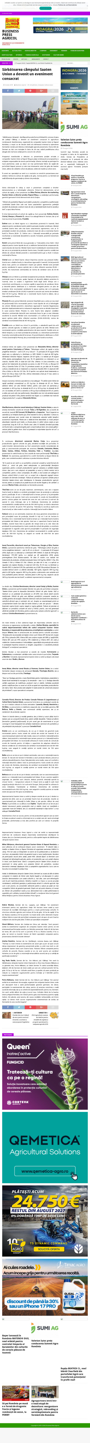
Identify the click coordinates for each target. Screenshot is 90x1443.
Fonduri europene (77, 51)
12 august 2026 (77, 296)
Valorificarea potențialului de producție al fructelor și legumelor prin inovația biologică (79, 346)
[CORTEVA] (45, 1108)
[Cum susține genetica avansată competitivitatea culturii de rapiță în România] (65, 597)
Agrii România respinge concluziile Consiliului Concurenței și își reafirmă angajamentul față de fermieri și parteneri (79, 218)
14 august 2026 (77, 225)
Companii (43, 51)
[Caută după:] (77, 63)
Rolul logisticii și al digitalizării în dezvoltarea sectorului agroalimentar (79, 584)
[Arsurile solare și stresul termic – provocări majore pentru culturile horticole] (65, 399)
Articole (24, 59)
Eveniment (54, 51)
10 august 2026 (77, 352)
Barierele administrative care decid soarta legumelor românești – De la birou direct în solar (79, 616)
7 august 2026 (77, 406)
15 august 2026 (77, 207)
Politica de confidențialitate (67, 5)
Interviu (19, 55)
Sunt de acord (45, 8)
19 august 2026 (67, 148)
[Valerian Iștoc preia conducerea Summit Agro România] (74, 127)
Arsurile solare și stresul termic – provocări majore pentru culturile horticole (77, 400)
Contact (46, 59)
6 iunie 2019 (9, 85)
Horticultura (7, 55)
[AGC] (45, 1255)
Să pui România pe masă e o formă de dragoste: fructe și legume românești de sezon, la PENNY (78, 179)
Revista (15, 59)
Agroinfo (5, 51)
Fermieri (64, 51)
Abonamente (36, 59)
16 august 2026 (77, 185)
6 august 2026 (77, 589)
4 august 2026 (77, 796)
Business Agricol (21, 85)
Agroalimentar (30, 51)
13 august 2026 (77, 251)
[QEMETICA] (45, 1182)
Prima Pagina (6, 59)
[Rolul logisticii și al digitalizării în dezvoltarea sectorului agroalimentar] (65, 584)
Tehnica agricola (32, 55)
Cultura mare (58, 55)
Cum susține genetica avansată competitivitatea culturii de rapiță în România (78, 599)
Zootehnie (46, 55)
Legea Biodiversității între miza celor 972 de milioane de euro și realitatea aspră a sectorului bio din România (78, 418)
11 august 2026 (77, 336)
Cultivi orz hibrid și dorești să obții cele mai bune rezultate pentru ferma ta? (78, 385)
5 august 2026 (77, 606)
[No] (87, 6)
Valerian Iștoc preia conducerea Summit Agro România (74, 142)
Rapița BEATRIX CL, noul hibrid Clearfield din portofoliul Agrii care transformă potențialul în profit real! (73, 1374)
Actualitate (16, 51)
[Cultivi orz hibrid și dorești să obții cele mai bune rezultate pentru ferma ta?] (65, 384)
